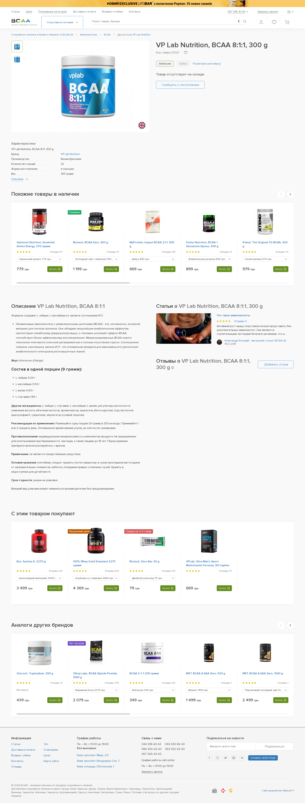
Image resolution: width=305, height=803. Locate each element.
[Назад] (281, 194)
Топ (46, 744)
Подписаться (274, 746)
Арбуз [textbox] (140, 259)
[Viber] (233, 758)
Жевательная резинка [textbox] (206, 259)
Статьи (15, 11)
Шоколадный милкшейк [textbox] (38, 578)
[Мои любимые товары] (274, 22)
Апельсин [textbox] (142, 690)
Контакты (134, 11)
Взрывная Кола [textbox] (90, 690)
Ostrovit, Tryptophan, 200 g (35, 673)
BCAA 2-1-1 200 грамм (144, 673)
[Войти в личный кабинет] (261, 22)
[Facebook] (209, 758)
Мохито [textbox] (198, 690)
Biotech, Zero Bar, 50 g (144, 561)
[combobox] (39, 259)
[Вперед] (290, 194)
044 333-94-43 (175, 744)
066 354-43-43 (152, 749)
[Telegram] (241, 758)
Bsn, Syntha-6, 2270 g (31, 561)
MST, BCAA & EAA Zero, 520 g (205, 673)
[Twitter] (225, 758)
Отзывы (240, 321)
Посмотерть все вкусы (207, 63)
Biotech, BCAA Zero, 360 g (90, 242)
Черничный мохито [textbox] (35, 259)
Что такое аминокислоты (233, 315)
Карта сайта (51, 761)
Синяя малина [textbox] (258, 259)
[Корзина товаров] (287, 22)
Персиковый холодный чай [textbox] (266, 690)
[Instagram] (217, 758)
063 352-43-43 (175, 749)
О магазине (51, 750)
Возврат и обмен (112, 11)
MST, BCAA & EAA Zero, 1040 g (263, 673)
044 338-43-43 (151, 744)
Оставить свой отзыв (263, 757)
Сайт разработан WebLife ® (278, 790)
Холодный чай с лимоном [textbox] (95, 259)
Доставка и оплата (84, 11)
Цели (29, 11)
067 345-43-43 (151, 754)
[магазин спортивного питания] (23, 21)
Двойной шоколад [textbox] (147, 578)
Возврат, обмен (21, 755)
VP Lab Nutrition (70, 154)
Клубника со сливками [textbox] (94, 578)
